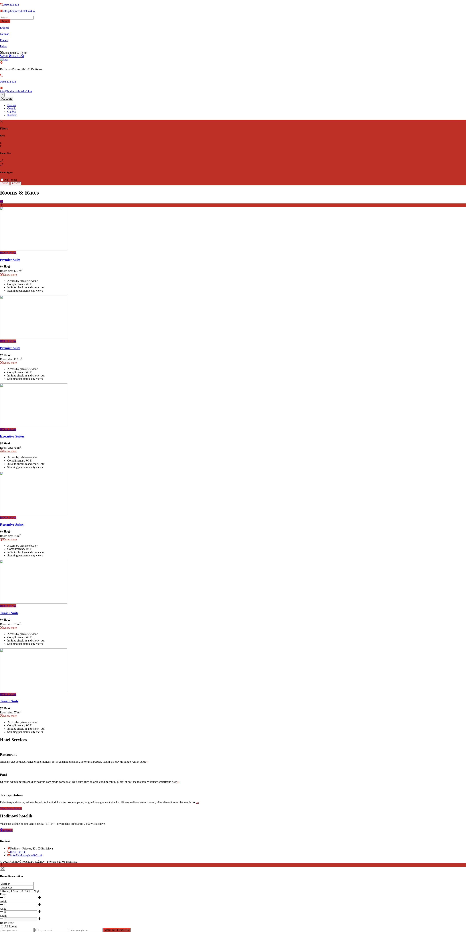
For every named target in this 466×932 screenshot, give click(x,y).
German (4, 34)
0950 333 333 (11, 4)
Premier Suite (10, 260)
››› (147, 761)
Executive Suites (12, 436)
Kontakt (12, 115)
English (4, 27)
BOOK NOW (8, 252)
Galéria (11, 111)
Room (3, 894)
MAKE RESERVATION (117, 930)
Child (3, 908)
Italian (3, 46)
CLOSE (8, 98)
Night (3, 915)
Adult (3, 901)
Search (5, 21)
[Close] (2, 869)
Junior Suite (9, 613)
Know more (10, 274)
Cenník (11, 108)
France (4, 40)
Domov (11, 105)
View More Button (11, 808)
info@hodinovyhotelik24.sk (19, 11)
